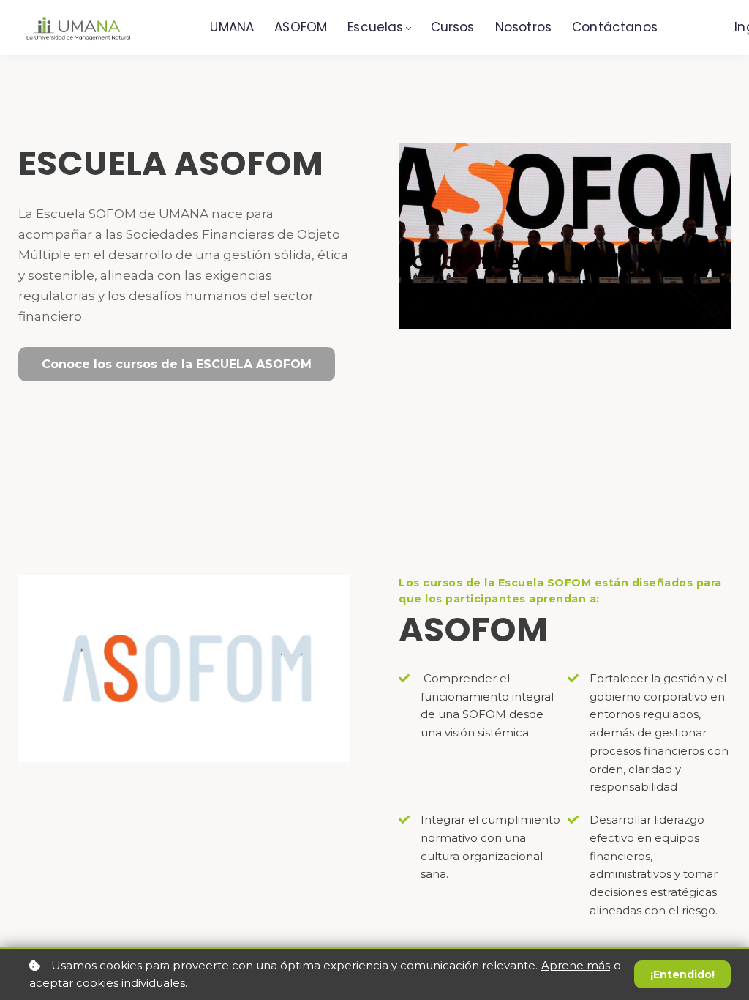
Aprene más (575, 965)
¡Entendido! (682, 974)
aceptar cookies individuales (107, 983)
